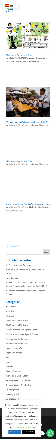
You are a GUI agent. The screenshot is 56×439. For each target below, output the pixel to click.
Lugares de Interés (14, 348)
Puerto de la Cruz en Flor (17, 376)
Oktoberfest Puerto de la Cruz (19, 161)
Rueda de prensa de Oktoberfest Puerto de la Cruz (28, 204)
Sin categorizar (12, 389)
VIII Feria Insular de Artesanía (18, 265)
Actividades (30, 58)
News (8, 357)
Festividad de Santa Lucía (17, 339)
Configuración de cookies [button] (25, 427)
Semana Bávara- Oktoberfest (27, 61)
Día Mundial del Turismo (17, 320)
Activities (10, 311)
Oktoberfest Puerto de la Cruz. (19, 55)
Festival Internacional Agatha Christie (22, 329)
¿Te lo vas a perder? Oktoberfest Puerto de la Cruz (28, 122)
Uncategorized (12, 394)
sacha (11, 125)
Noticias (38, 207)
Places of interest (13, 371)
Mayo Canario (12, 278)
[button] (50, 433)
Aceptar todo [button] (14, 432)
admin (11, 58)
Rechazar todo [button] (28, 432)
